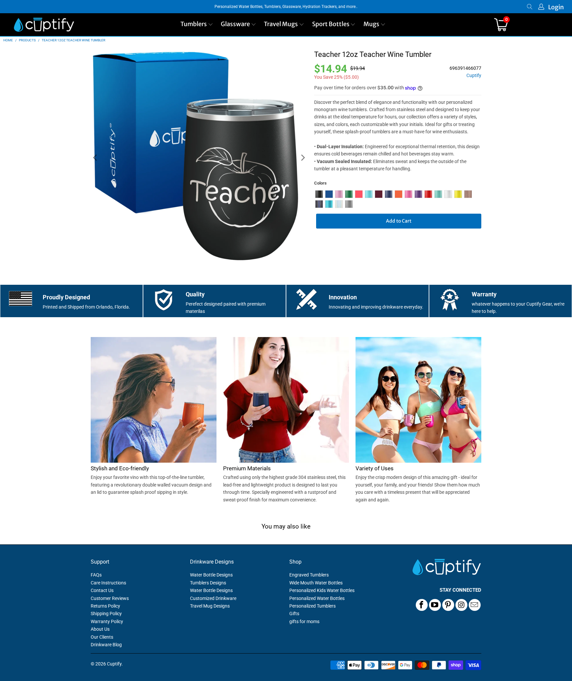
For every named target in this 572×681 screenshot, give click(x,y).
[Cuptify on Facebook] (422, 605)
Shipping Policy (106, 613)
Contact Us (102, 590)
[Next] (302, 158)
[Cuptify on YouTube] (435, 605)
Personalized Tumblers (312, 606)
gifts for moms (304, 621)
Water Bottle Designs (211, 574)
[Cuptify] (43, 24)
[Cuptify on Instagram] (461, 605)
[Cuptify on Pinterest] (448, 605)
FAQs (96, 574)
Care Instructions (108, 582)
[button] (196, 25)
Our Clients (102, 637)
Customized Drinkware (213, 598)
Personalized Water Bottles (317, 598)
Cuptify (473, 75)
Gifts (294, 613)
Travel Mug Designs (210, 606)
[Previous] (95, 158)
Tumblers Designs (208, 582)
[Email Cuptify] (475, 605)
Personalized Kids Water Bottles (322, 590)
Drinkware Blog (106, 644)
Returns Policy (105, 606)
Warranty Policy (107, 621)
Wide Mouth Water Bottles (316, 582)
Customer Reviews (110, 598)
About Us (100, 629)
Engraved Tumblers (309, 574)
